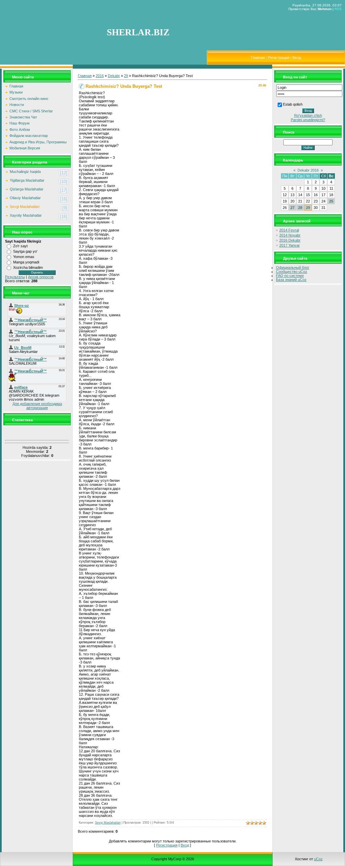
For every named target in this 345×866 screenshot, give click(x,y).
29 (126, 76)
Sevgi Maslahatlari (24, 207)
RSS (338, 9)
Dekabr (114, 76)
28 (300, 208)
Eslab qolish (293, 104)
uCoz (318, 859)
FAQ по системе (290, 276)
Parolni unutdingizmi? (308, 120)
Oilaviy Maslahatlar (25, 198)
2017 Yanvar (289, 245)
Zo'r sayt (20, 246)
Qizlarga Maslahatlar (26, 189)
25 (331, 201)
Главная (258, 58)
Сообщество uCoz (291, 271)
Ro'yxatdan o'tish (308, 115)
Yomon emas (23, 257)
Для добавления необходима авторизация (37, 406)
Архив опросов (41, 277)
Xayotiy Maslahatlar (26, 215)
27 (292, 208)
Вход (296, 58)
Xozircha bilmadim (28, 267)
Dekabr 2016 (308, 170)
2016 (100, 76)
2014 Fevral (289, 230)
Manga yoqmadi (26, 262)
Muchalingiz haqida (25, 172)
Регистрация (278, 58)
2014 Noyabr (290, 235)
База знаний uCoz (291, 280)
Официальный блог (292, 267)
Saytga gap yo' (25, 251)
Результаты (15, 277)
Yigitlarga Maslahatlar (27, 180)
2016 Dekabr (290, 240)
